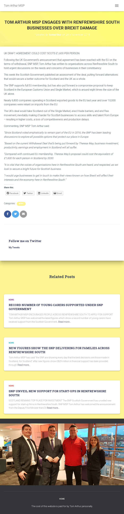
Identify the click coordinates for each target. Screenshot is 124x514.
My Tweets (14, 247)
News (21, 204)
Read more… (64, 322)
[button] (5, 454)
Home (62, 499)
